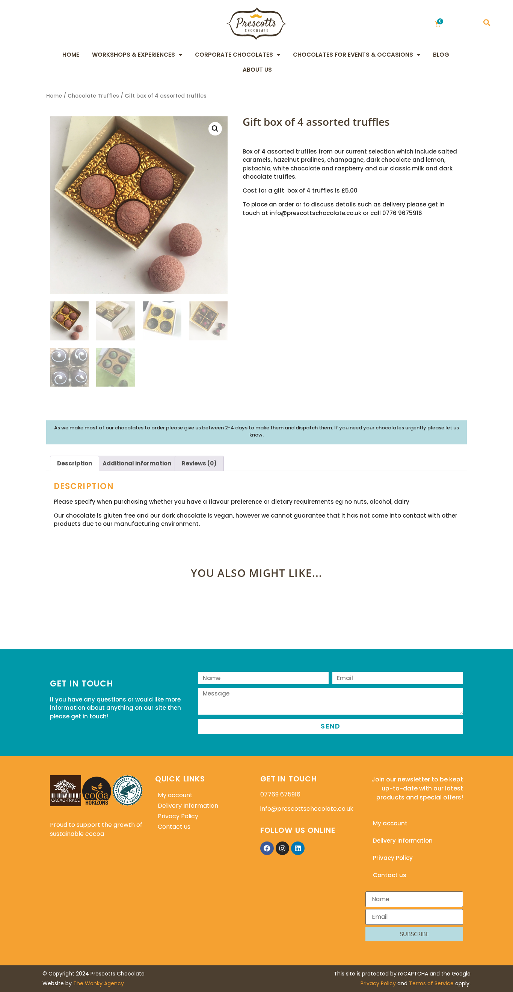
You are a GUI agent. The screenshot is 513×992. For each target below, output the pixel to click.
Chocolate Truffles (93, 95)
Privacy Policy (178, 816)
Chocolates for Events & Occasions (353, 55)
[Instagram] (282, 848)
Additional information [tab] (137, 463)
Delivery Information (188, 805)
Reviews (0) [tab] (199, 463)
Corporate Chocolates (234, 55)
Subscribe (414, 934)
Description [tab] (74, 463)
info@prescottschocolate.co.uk (306, 808)
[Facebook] (267, 848)
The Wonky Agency (98, 983)
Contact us (174, 826)
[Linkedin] (298, 848)
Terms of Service (431, 983)
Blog (441, 55)
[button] (486, 23)
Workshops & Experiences (133, 55)
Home (54, 95)
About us (257, 70)
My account (175, 795)
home (70, 55)
